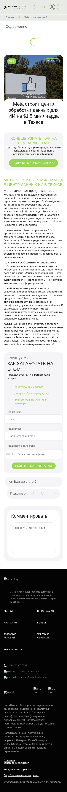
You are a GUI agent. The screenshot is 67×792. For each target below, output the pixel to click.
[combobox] (10, 454)
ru (43, 7)
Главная (10, 17)
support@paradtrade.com (33, 677)
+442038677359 (18, 665)
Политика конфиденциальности (17, 761)
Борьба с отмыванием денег (21, 775)
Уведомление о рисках (17, 769)
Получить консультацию (33, 162)
